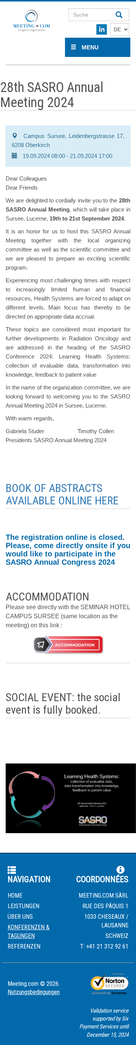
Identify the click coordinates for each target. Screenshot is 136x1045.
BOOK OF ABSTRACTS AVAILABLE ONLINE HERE (62, 494)
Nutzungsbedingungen (34, 992)
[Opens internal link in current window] (68, 645)
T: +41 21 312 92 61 (104, 946)
